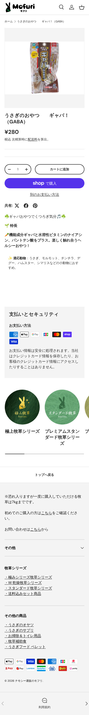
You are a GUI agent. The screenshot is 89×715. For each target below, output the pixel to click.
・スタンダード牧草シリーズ (28, 588)
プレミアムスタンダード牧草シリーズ (62, 437)
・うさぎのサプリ (19, 630)
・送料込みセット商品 (23, 593)
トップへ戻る (44, 475)
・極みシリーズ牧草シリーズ (28, 577)
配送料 (32, 139)
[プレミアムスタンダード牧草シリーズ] (62, 407)
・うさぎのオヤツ (19, 624)
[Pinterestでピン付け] (35, 205)
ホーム (9, 21)
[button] (82, 7)
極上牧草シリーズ (22, 431)
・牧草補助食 (15, 641)
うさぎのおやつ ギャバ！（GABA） (41, 21)
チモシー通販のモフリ (28, 681)
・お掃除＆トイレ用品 (23, 635)
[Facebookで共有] (26, 205)
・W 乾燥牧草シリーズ (23, 582)
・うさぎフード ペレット (25, 646)
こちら (46, 512)
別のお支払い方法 (44, 194)
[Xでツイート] (16, 205)
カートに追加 (59, 169)
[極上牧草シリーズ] (22, 407)
